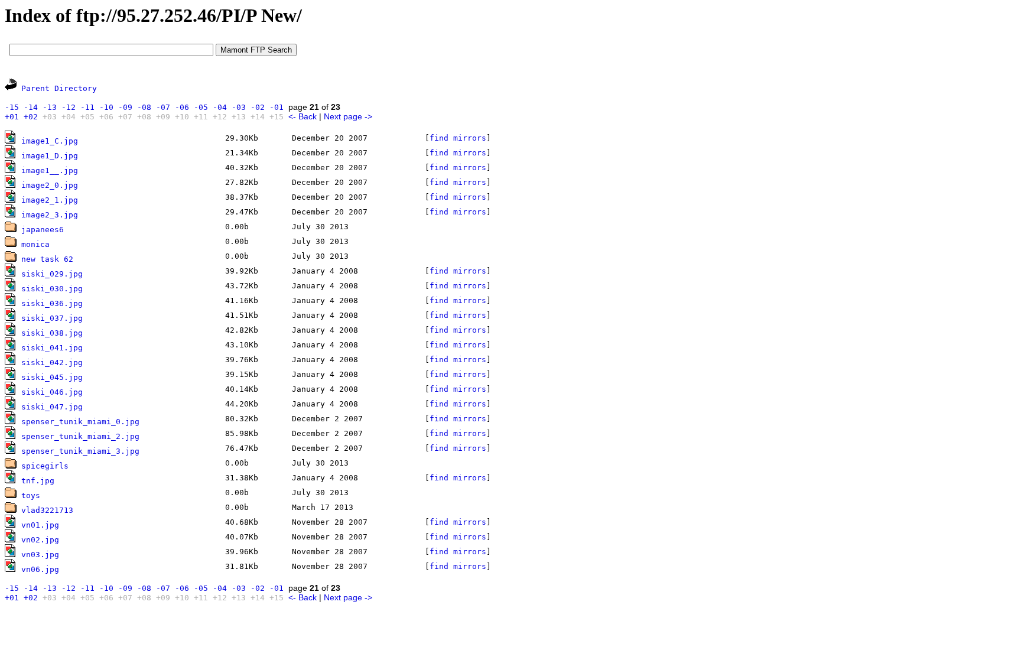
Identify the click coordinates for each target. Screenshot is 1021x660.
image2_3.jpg (49, 214)
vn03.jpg (40, 554)
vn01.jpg (40, 525)
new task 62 (47, 259)
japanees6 (42, 229)
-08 (144, 107)
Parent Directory (59, 88)
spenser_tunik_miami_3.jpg (80, 451)
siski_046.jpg (52, 392)
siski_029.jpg (52, 273)
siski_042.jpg (52, 362)
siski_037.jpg (52, 318)
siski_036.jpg (52, 303)
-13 (50, 107)
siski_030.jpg (52, 288)
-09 (125, 107)
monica (35, 244)
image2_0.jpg (49, 185)
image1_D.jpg (49, 155)
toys (30, 495)
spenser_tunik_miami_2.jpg (80, 436)
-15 (12, 107)
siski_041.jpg (52, 347)
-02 (258, 107)
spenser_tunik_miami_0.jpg (80, 421)
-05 (201, 107)
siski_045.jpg (52, 377)
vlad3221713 (47, 510)
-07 (163, 107)
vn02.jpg (40, 539)
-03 (239, 107)
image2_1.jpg (49, 200)
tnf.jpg (37, 480)
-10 (106, 107)
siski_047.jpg (52, 406)
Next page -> (348, 116)
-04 (220, 107)
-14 (31, 107)
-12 (68, 107)
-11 (87, 107)
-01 (276, 107)
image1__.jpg (49, 170)
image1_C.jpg (49, 140)
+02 (31, 116)
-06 (182, 107)
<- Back (302, 116)
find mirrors (458, 138)
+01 (12, 116)
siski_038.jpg (52, 333)
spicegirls (45, 465)
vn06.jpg (40, 569)
